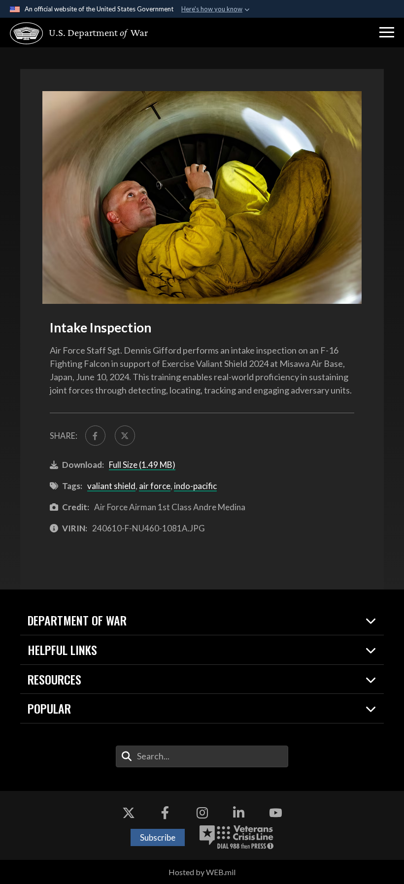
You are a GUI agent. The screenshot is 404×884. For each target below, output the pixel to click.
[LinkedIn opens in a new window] (239, 813)
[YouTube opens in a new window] (275, 813)
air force (154, 486)
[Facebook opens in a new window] (165, 813)
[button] (386, 32)
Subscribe (157, 837)
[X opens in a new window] (128, 813)
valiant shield (111, 486)
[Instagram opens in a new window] (202, 813)
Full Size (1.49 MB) (142, 464)
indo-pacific (195, 486)
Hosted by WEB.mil (202, 872)
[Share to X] (125, 436)
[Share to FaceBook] (95, 436)
